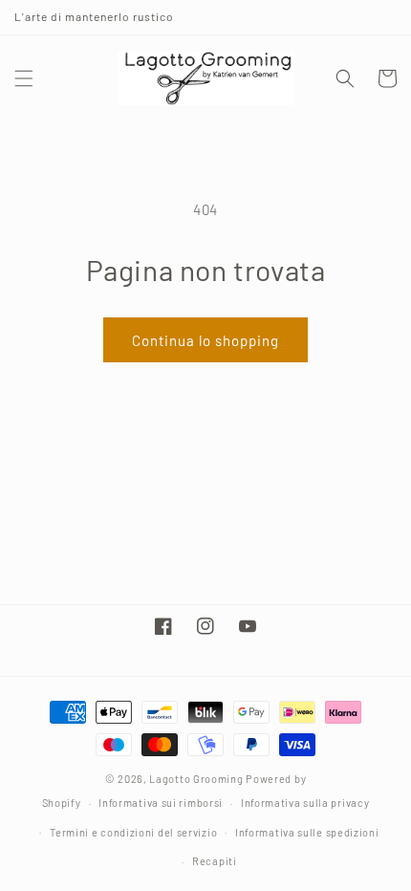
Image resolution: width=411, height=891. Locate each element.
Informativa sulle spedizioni (307, 832)
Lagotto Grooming (196, 778)
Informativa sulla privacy (305, 802)
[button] (24, 78)
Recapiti (214, 861)
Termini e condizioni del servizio (133, 832)
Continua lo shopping (205, 340)
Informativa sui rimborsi (160, 802)
